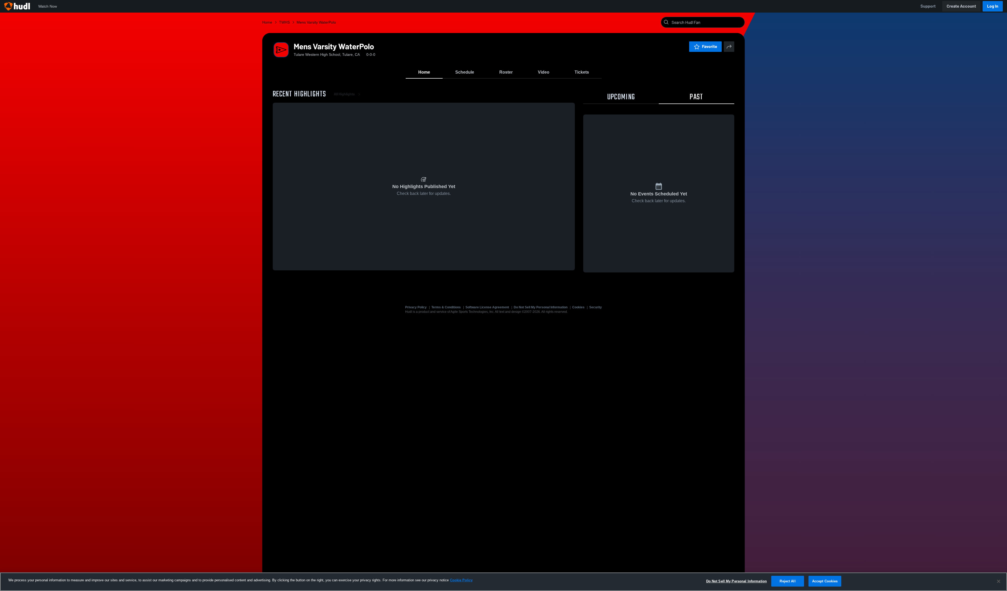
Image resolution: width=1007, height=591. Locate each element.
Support (928, 6)
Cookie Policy (461, 580)
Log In (992, 6)
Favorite (709, 46)
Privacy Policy (416, 307)
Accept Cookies (825, 581)
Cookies (578, 307)
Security (595, 307)
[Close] (998, 581)
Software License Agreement (487, 307)
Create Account (961, 6)
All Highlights (344, 94)
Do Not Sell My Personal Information (540, 307)
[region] (503, 581)
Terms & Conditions (446, 307)
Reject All (787, 581)
